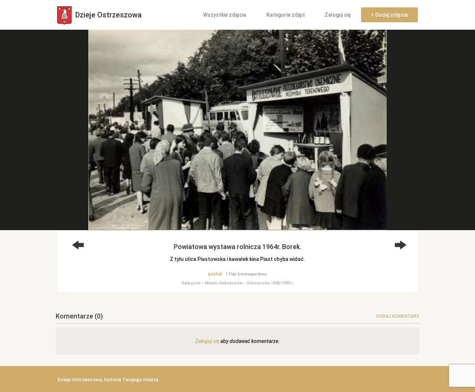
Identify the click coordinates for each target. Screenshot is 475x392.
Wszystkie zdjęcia (224, 15)
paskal (215, 274)
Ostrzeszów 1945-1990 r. (270, 283)
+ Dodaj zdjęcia (389, 15)
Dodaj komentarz (397, 316)
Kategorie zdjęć (285, 15)
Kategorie (191, 283)
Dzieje (107, 14)
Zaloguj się (338, 15)
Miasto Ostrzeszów (223, 283)
